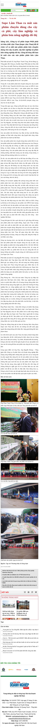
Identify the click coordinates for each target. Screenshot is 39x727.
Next (33, 669)
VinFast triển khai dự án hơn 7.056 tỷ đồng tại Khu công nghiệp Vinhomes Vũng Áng (8, 615)
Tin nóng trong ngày (9, 597)
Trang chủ (4, 18)
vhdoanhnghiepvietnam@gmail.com (19, 718)
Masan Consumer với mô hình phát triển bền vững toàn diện (19, 650)
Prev (3, 669)
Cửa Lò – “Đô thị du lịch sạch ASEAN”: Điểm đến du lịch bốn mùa (21, 638)
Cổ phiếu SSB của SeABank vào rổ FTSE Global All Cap (16, 574)
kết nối (5, 592)
